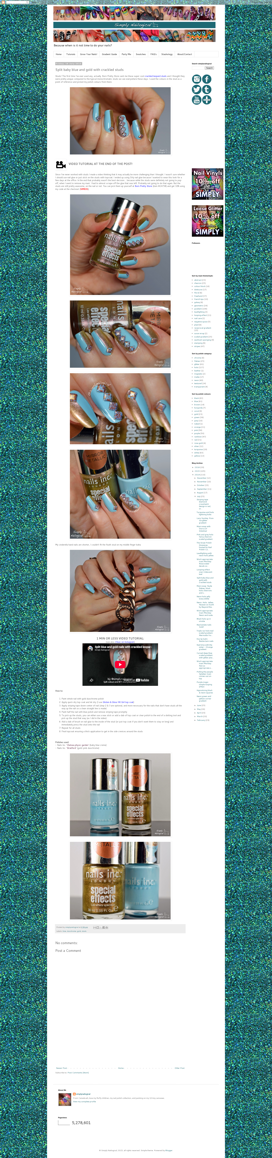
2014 (197, 474)
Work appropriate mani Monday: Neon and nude (205, 612)
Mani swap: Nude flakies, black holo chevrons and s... (204, 589)
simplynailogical (83, 1094)
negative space (200, 321)
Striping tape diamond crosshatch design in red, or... (204, 504)
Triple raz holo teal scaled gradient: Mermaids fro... (205, 633)
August (200, 492)
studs (84, 931)
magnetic (198, 373)
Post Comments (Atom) (78, 1072)
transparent (199, 386)
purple (197, 433)
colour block (199, 286)
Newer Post (61, 1068)
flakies (197, 361)
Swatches (141, 54)
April (199, 712)
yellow (197, 455)
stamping (198, 343)
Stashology (167, 54)
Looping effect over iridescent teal (204, 571)
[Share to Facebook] (103, 927)
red (195, 439)
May (199, 709)
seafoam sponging (202, 339)
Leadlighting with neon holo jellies (205, 554)
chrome (197, 357)
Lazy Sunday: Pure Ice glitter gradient (205, 520)
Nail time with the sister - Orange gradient (205, 647)
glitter (196, 364)
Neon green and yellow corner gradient (204, 698)
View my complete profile (84, 1101)
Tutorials (70, 54)
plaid (196, 324)
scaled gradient (201, 336)
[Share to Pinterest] (106, 927)
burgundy (198, 407)
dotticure (198, 289)
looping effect (200, 315)
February (201, 720)
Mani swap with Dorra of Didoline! (203, 528)
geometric (198, 305)
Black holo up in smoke (204, 619)
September (202, 489)
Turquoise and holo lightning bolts (205, 513)
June (199, 705)
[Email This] (94, 927)
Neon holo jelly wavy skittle (203, 597)
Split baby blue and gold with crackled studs (205, 580)
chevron (197, 283)
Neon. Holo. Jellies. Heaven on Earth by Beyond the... (205, 604)
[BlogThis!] (97, 927)
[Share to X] (100, 927)
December (202, 478)
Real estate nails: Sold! (204, 625)
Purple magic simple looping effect (204, 684)
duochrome (71, 931)
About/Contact (184, 54)
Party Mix (126, 54)
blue (64, 931)
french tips (199, 299)
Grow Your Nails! (88, 54)
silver (196, 446)
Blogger (169, 1150)
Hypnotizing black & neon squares (205, 691)
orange (197, 427)
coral (196, 411)
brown (197, 404)
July (199, 496)
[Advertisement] (120, 1043)
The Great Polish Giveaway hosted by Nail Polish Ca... (204, 546)
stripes (197, 346)
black (196, 398)
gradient (198, 308)
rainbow (198, 436)
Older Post (179, 1068)
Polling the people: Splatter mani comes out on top (205, 675)
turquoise (198, 449)
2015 (197, 471)
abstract (197, 280)
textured (198, 383)
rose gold (198, 443)
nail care (198, 318)
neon (196, 380)
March (200, 716)
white (196, 452)
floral (196, 292)
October (201, 485)
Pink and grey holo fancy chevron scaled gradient (205, 536)
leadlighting (199, 312)
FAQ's (153, 54)
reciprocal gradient (202, 328)
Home (59, 54)
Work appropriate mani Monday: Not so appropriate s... (205, 664)
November (202, 481)
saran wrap (199, 333)
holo (196, 367)
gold (79, 931)
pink (196, 430)
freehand (198, 296)
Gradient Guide (109, 54)
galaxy (197, 302)
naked (197, 423)
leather (197, 370)
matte (196, 377)
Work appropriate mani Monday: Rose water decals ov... (205, 562)
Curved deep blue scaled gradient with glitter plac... (205, 655)
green (196, 417)
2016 (197, 467)
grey (196, 420)
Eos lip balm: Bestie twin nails (205, 640)
